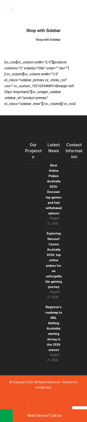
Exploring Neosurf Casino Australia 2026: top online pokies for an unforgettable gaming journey (53, 260)
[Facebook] (13, 241)
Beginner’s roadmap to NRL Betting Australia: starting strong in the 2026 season (53, 328)
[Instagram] (16, 235)
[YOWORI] (10, 8)
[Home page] (27, 39)
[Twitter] (10, 235)
